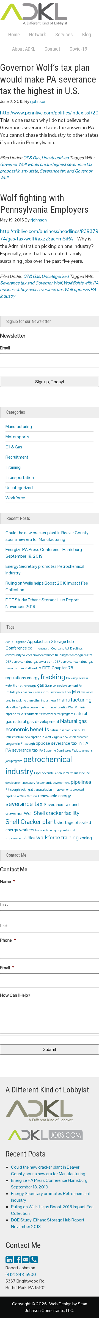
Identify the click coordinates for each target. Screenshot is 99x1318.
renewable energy (54, 796)
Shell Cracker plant (31, 822)
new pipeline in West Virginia (43, 737)
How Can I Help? (15, 995)
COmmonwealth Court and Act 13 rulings (55, 648)
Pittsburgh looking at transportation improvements (39, 789)
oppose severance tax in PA (62, 743)
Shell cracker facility (56, 812)
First (4, 904)
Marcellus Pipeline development (26, 707)
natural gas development (36, 721)
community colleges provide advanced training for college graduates (49, 655)
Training (13, 467)
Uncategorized (55, 158)
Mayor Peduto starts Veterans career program (45, 714)
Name (7, 881)
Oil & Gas (31, 158)
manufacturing (74, 699)
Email (5, 348)
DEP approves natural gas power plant (30, 662)
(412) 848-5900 (21, 1274)
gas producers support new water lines (47, 692)
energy (33, 678)
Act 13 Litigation (16, 642)
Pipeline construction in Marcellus (56, 773)
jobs (76, 692)
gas (40, 685)
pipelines (81, 781)
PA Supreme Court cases (55, 750)
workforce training (57, 837)
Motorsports (17, 437)
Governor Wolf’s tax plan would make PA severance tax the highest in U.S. (48, 79)
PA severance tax (22, 750)
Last (4, 926)
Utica (30, 838)
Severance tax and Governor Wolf (31, 283)
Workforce (15, 498)
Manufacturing (19, 426)
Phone (8, 940)
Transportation (20, 477)
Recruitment (17, 457)
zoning (85, 838)
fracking (52, 676)
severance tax (24, 804)
